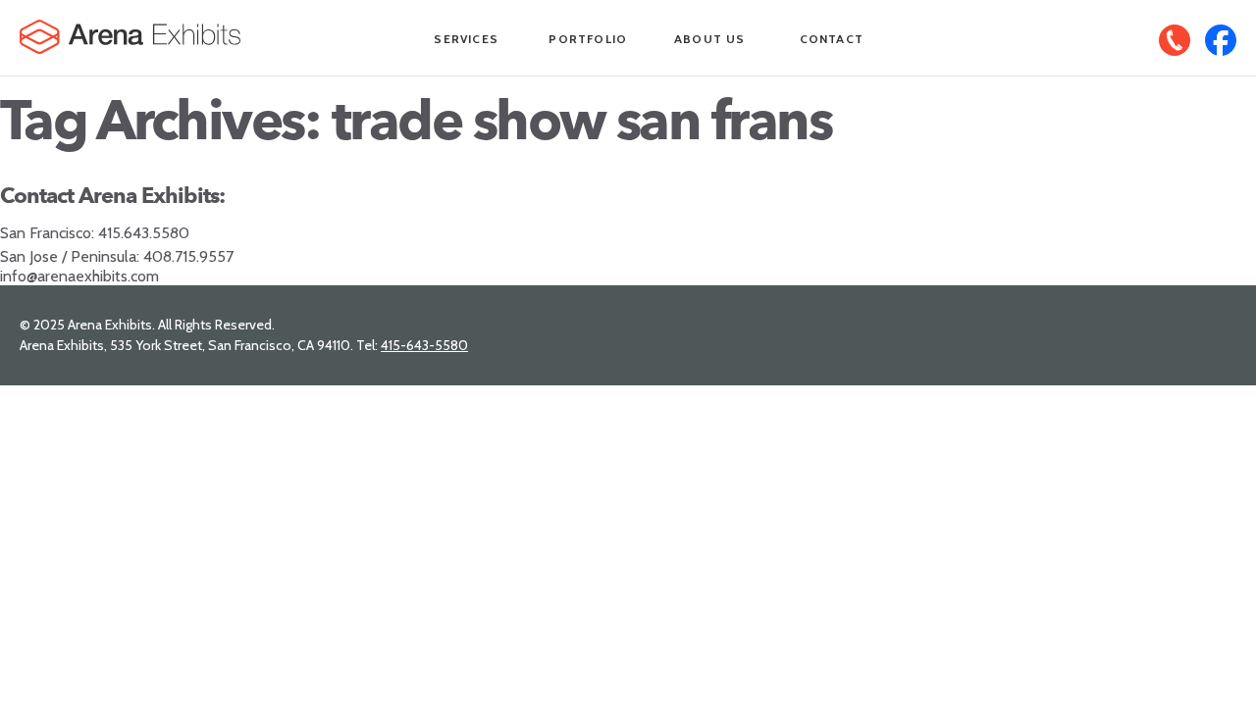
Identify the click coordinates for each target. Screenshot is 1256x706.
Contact (832, 38)
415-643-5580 (424, 345)
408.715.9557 (188, 256)
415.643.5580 (143, 233)
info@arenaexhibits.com (79, 276)
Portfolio (588, 38)
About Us (710, 38)
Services (466, 38)
